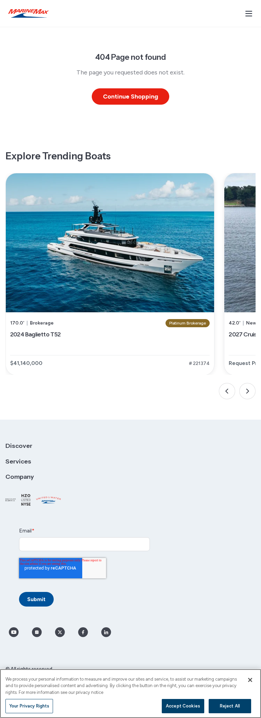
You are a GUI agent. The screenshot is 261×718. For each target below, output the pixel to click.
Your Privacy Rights (29, 705)
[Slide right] (247, 391)
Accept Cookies (183, 705)
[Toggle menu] (249, 14)
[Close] (250, 679)
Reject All (230, 705)
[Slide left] (227, 391)
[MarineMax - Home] (28, 13)
